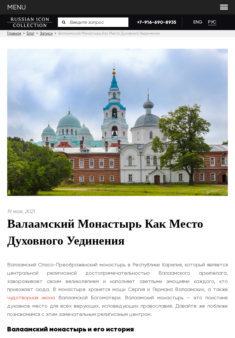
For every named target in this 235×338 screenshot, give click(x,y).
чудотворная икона (31, 297)
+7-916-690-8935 (155, 22)
